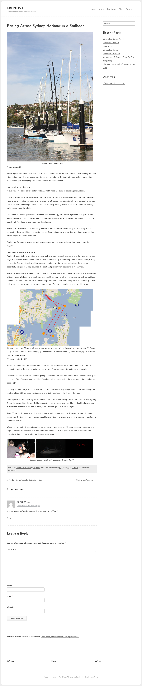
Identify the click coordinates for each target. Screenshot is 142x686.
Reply (9, 518)
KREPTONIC (15, 8)
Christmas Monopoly (86, 480)
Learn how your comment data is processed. (60, 636)
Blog (121, 9)
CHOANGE (21, 502)
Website (10, 607)
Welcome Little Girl (111, 42)
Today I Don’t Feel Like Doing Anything (24, 480)
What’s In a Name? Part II (113, 39)
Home (93, 9)
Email (10, 596)
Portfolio (111, 9)
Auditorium (78, 677)
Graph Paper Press (91, 677)
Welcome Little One (111, 53)
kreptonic (36, 468)
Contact (130, 9)
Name (10, 585)
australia (75, 468)
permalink (12, 470)
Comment (12, 549)
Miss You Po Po (109, 46)
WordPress (62, 677)
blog (60, 468)
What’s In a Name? (111, 50)
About (101, 9)
